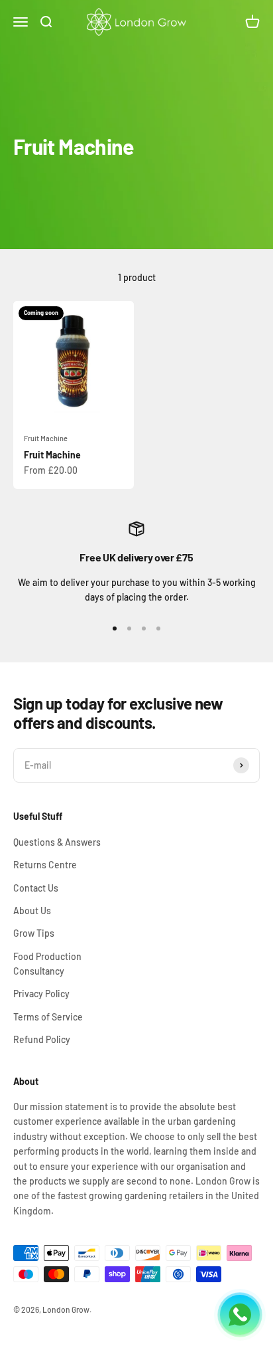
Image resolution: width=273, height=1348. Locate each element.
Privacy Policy (41, 993)
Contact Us (35, 888)
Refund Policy (41, 1039)
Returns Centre (45, 864)
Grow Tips (33, 933)
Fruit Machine (46, 438)
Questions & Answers (57, 842)
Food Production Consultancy (47, 964)
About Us (32, 910)
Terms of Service (48, 1016)
